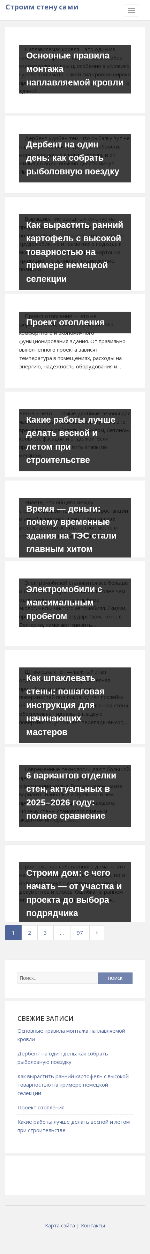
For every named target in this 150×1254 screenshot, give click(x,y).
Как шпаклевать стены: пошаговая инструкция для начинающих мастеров (65, 705)
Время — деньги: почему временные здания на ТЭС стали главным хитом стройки (71, 535)
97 (80, 932)
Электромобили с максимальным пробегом (64, 602)
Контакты (93, 1225)
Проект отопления (65, 322)
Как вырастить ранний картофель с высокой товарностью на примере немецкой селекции (74, 252)
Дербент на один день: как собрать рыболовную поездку (72, 157)
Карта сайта (60, 1225)
